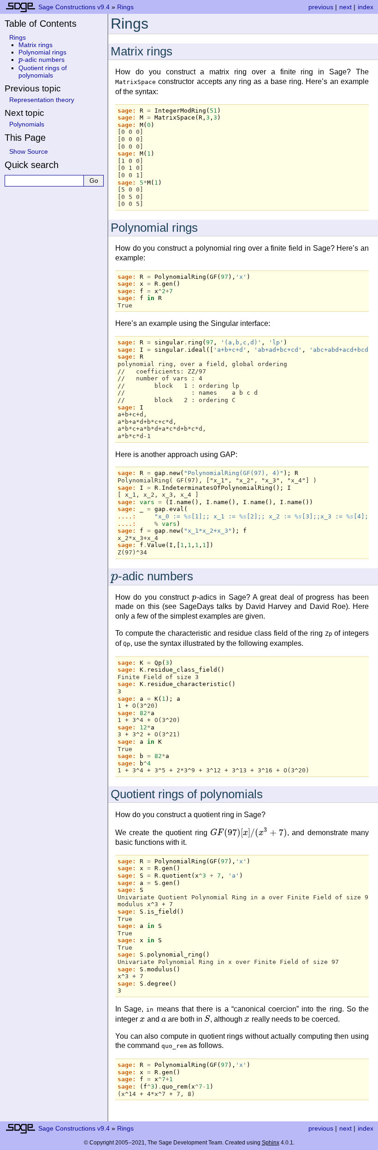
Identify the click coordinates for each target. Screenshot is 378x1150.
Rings (125, 7)
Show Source (28, 151)
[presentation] (114, 576)
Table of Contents (41, 23)
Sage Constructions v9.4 (74, 7)
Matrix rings (35, 44)
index (365, 7)
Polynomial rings (42, 52)
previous (320, 7)
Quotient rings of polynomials (42, 71)
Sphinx (270, 1142)
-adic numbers (41, 59)
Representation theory (41, 99)
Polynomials (26, 124)
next (345, 7)
